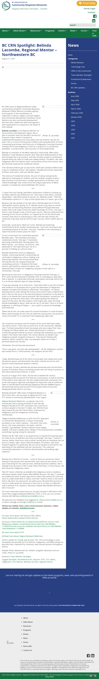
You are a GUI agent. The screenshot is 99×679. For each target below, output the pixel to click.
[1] (37, 152)
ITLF (48, 559)
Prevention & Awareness (81, 79)
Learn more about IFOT (14, 532)
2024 (73, 125)
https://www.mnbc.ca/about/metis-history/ (20, 518)
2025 (73, 121)
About (5, 30)
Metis (53, 559)
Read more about (24, 536)
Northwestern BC (24, 559)
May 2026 (75, 100)
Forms (84, 30)
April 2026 (75, 104)
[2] (44, 159)
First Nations (17, 562)
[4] (11, 415)
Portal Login (89, 8)
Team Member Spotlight (20, 556)
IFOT (43, 559)
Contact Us (27, 650)
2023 (73, 129)
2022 (73, 134)
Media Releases (77, 62)
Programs (50, 30)
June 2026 (75, 96)
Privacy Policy (49, 676)
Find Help (89, 3)
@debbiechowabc (27, 508)
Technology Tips (78, 67)
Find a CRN (94, 33)
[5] (32, 472)
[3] (61, 279)
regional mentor (46, 562)
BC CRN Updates (78, 87)
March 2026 (76, 109)
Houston (36, 559)
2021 (73, 138)
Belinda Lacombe (31, 562)
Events (61, 30)
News (72, 30)
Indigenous (6, 562)
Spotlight (13, 559)
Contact (91, 12)
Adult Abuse (19, 30)
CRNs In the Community (81, 71)
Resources (35, 30)
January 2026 (76, 117)
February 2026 (77, 113)
